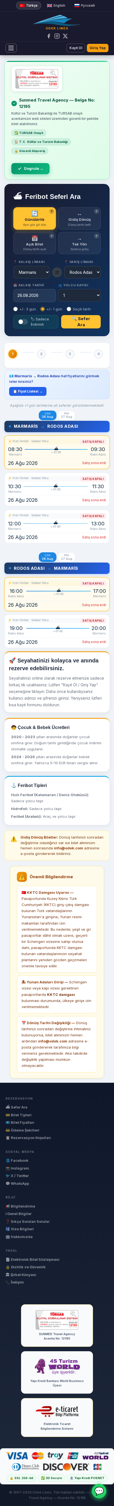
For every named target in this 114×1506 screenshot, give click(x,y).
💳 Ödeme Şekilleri (22, 1130)
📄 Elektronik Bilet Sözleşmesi (32, 1259)
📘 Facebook (17, 1160)
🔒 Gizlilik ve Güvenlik (26, 1267)
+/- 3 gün (27, 309)
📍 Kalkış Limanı (29, 262)
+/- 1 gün (54, 309)
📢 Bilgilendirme (20, 1206)
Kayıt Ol (75, 48)
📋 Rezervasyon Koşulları (28, 1137)
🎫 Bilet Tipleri (19, 1115)
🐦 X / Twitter (17, 1175)
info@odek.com (52, 1041)
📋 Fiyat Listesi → (28, 391)
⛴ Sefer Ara (16, 1107)
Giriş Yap (98, 48)
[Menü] (11, 48)
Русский (88, 5)
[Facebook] (48, 36)
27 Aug (66, 415)
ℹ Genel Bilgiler (19, 1213)
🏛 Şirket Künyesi (21, 1274)
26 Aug (47, 415)
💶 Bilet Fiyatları (20, 1122)
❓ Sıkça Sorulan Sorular (28, 1221)
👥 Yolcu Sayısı (73, 285)
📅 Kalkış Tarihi (28, 285)
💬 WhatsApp (17, 1183)
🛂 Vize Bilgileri (20, 1229)
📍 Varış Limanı (78, 262)
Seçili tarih (82, 309)
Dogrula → (33, 168)
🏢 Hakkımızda (19, 1236)
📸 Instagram (17, 1168)
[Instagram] (57, 36)
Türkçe (32, 5)
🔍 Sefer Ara (81, 322)
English (59, 5)
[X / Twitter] (65, 36)
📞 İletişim (15, 1282)
